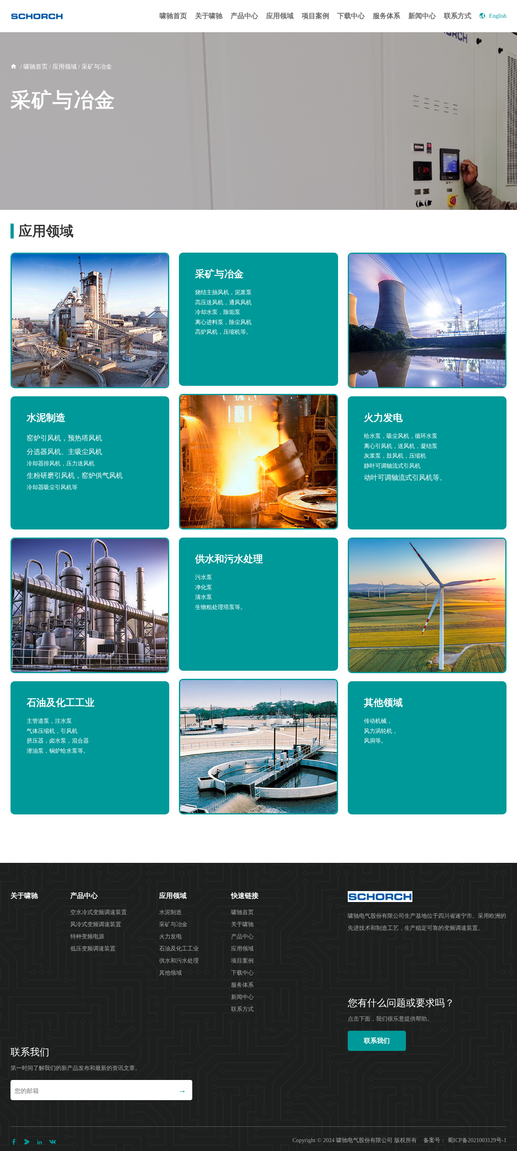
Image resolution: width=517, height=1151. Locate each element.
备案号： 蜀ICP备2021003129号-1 (464, 1140)
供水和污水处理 (179, 961)
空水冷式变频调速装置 (98, 912)
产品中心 (244, 16)
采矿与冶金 (173, 924)
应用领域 (280, 16)
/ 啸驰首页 (33, 66)
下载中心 (351, 16)
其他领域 (170, 973)
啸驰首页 (173, 16)
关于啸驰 (209, 16)
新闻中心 (422, 16)
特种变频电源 (87, 936)
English (497, 16)
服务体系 (386, 16)
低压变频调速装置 (93, 949)
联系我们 (377, 1040)
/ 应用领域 (62, 66)
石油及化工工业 (179, 949)
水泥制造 (170, 912)
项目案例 (315, 16)
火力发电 (170, 936)
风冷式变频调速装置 (95, 924)
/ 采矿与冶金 (94, 66)
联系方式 (457, 16)
